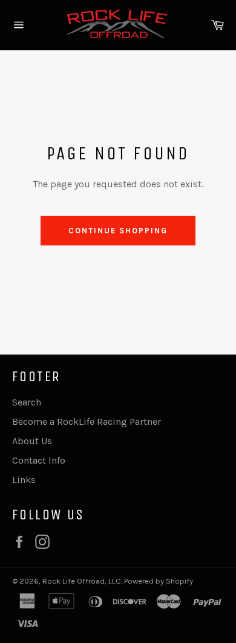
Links (24, 479)
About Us (32, 441)
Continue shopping (117, 230)
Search (26, 402)
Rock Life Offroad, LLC (81, 580)
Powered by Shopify (158, 580)
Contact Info (38, 460)
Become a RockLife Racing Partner (86, 421)
